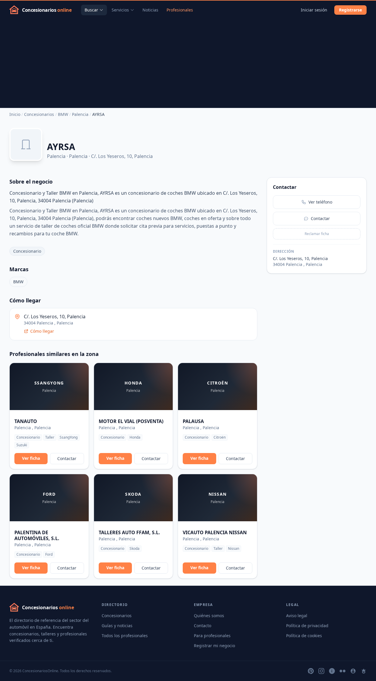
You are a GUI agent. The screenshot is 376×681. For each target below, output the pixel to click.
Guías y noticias (117, 625)
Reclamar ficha (317, 233)
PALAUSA (193, 421)
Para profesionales (212, 635)
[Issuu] (332, 671)
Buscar (91, 10)
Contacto (202, 625)
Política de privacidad (307, 625)
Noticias (150, 10)
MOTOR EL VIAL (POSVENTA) (131, 421)
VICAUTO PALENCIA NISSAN (215, 532)
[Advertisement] (188, 63)
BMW (63, 114)
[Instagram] (321, 671)
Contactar (66, 458)
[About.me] (353, 671)
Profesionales (180, 10)
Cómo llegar (42, 331)
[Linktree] (364, 671)
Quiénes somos (209, 615)
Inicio (14, 114)
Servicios (120, 10)
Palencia (80, 114)
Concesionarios (39, 114)
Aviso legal (296, 615)
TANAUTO (25, 421)
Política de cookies (304, 635)
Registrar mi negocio (214, 645)
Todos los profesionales (125, 635)
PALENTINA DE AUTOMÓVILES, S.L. (36, 535)
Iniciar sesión (314, 10)
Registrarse (350, 10)
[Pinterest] (311, 671)
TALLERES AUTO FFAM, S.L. (129, 532)
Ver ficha (31, 458)
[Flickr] (342, 671)
